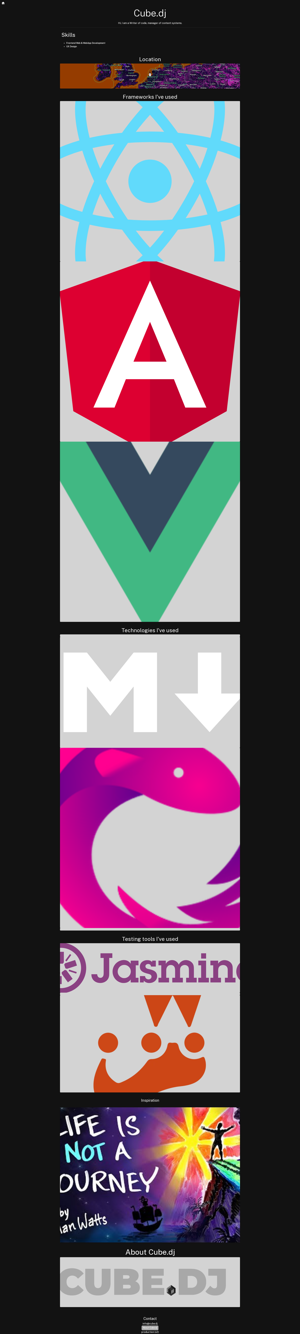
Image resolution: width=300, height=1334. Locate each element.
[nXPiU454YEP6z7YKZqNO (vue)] (150, 532)
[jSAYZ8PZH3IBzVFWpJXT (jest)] (150, 1043)
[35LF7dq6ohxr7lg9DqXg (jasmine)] (150, 968)
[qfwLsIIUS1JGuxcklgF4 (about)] (150, 1282)
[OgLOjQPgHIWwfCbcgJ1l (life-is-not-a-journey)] (150, 1174)
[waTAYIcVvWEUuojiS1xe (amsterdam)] (150, 76)
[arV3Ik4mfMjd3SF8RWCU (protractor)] (150, 994)
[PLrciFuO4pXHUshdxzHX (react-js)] (150, 181)
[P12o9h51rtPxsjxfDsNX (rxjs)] (150, 838)
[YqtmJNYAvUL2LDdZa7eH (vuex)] (150, 929)
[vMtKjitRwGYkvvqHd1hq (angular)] (150, 351)
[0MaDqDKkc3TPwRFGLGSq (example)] (150, 692)
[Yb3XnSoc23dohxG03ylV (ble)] (150, 635)
